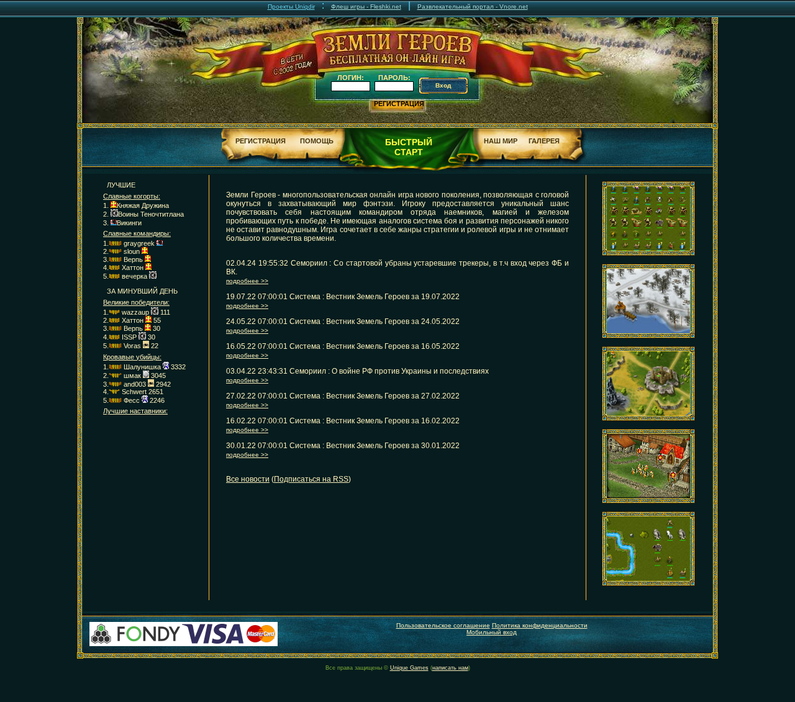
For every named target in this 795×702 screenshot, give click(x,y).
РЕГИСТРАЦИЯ (399, 103)
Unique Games (409, 668)
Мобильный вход (491, 632)
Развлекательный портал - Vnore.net (472, 6)
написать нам (450, 668)
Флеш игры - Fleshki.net (366, 6)
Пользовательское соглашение (443, 625)
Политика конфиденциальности (540, 625)
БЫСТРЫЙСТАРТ (408, 147)
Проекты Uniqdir (291, 6)
